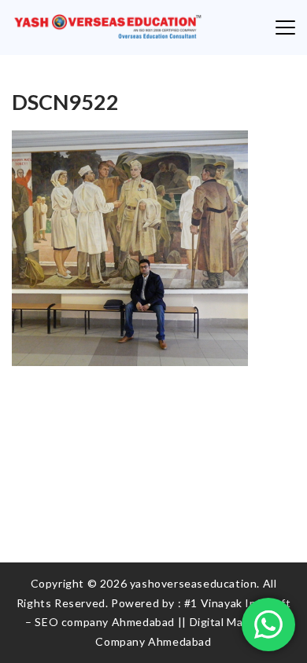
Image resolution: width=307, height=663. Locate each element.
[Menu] (285, 27)
